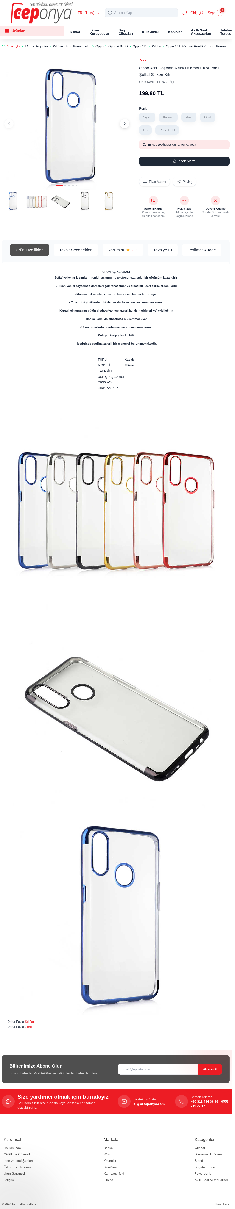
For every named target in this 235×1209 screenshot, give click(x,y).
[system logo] (41, 13)
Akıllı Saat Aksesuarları (211, 1180)
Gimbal (200, 1148)
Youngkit (110, 1160)
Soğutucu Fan (205, 1167)
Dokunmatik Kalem (208, 1154)
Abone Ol (210, 1069)
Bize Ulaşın (222, 1204)
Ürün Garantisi (14, 1173)
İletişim (9, 1180)
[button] (59, 183)
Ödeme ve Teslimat (18, 1167)
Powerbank (203, 1173)
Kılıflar (29, 1021)
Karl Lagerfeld (114, 1173)
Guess (108, 1180)
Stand (199, 1160)
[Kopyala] (172, 82)
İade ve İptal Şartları (18, 1160)
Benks (108, 1148)
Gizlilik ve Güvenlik (17, 1154)
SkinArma (111, 1167)
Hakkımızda (12, 1148)
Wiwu (108, 1154)
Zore (142, 60)
